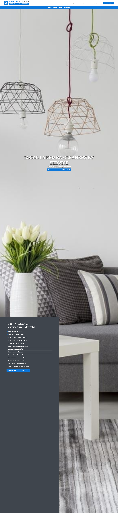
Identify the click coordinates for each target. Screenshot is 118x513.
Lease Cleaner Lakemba (15, 349)
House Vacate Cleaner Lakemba (18, 346)
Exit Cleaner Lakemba (15, 331)
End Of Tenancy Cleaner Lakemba (18, 366)
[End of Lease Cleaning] (16, 4)
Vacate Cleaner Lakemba (16, 343)
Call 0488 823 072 (65, 170)
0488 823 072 (109, 3)
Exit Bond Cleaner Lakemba (17, 334)
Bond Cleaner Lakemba (15, 352)
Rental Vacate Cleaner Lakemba (18, 355)
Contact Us (99, 3)
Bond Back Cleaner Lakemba (17, 364)
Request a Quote (86, 3)
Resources (77, 3)
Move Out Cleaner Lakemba (16, 361)
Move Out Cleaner (54, 3)
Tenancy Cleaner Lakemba (16, 358)
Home (46, 3)
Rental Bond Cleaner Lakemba (17, 340)
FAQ (73, 3)
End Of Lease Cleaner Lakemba (17, 337)
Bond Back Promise (65, 3)
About (93, 3)
